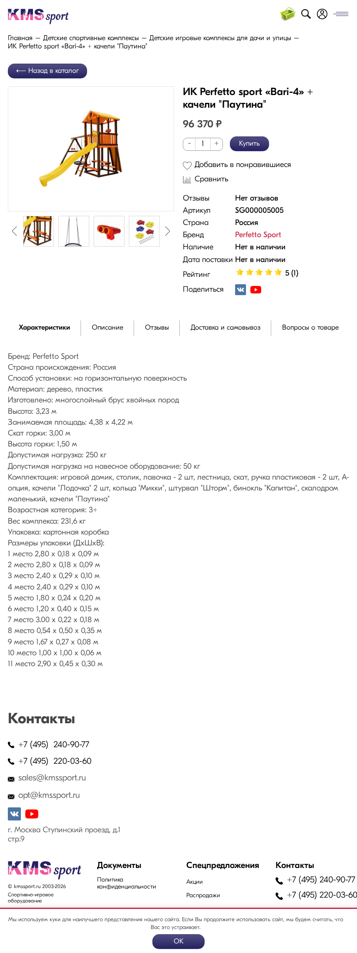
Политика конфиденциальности (126, 883)
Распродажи (203, 895)
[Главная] (48, 16)
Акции (194, 882)
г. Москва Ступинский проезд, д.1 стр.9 (64, 835)
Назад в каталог (53, 71)
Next (167, 231)
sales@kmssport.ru (52, 778)
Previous (14, 231)
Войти (322, 14)
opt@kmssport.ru (49, 795)
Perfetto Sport (258, 235)
